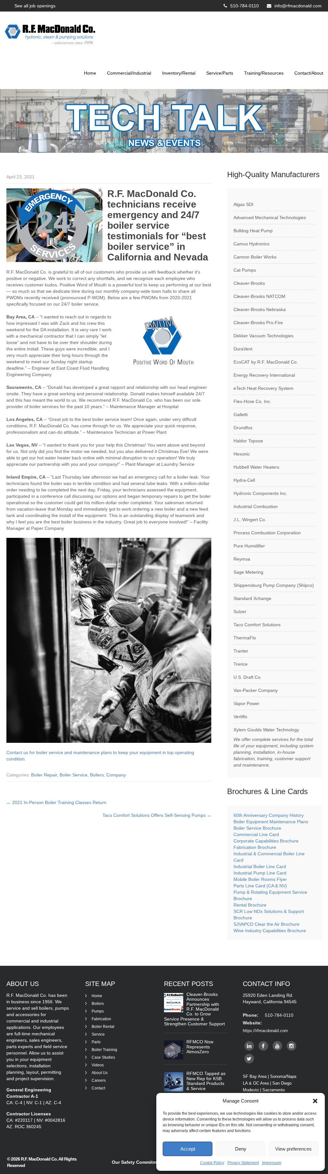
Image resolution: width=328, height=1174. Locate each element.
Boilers (97, 774)
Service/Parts (219, 73)
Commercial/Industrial (129, 73)
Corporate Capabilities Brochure (266, 840)
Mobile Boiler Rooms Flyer (260, 879)
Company (116, 774)
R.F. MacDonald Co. (39, 1159)
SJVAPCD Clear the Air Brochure (266, 924)
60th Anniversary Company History (269, 815)
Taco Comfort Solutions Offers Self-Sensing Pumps (156, 815)
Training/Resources (263, 73)
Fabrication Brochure (255, 847)
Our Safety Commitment (138, 1162)
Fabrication (101, 1019)
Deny (240, 1149)
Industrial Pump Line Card (260, 872)
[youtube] (277, 1046)
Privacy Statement (243, 1163)
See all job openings (34, 5)
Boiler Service (73, 774)
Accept (187, 1149)
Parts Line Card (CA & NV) (260, 885)
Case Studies (103, 1057)
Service (98, 1034)
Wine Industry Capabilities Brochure (270, 930)
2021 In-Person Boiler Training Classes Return (56, 802)
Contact (98, 1088)
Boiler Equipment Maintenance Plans (271, 821)
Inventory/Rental (178, 73)
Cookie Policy (212, 1163)
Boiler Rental (103, 1026)
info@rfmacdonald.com (298, 5)
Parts (96, 1042)
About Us (100, 1073)
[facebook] (263, 1046)
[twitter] (249, 1058)
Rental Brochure (250, 904)
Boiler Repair (44, 774)
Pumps (98, 1011)
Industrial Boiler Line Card (260, 866)
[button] (315, 1101)
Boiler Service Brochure (257, 828)
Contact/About (308, 73)
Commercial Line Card (257, 834)
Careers (99, 1080)
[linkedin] (249, 1046)
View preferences (293, 1149)
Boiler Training (104, 1049)
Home (90, 73)
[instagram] (291, 1046)
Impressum (271, 1163)
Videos (98, 1065)
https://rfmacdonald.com (265, 1030)
